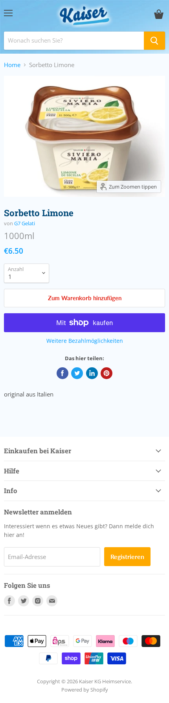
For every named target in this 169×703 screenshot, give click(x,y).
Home (12, 65)
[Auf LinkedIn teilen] (92, 373)
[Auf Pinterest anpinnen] (106, 373)
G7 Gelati (24, 223)
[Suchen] (154, 41)
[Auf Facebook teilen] (62, 373)
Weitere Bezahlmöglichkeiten (84, 341)
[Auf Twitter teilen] (77, 373)
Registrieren (127, 556)
